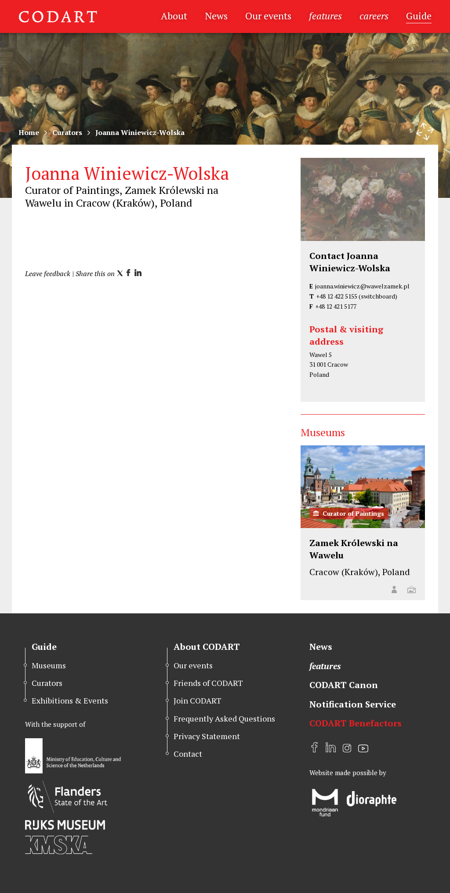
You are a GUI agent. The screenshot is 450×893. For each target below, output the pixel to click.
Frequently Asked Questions (224, 718)
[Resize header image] (425, 131)
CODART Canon (343, 685)
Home (28, 132)
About (174, 15)
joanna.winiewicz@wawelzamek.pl (362, 286)
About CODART (207, 646)
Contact (188, 753)
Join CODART (197, 700)
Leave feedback (47, 273)
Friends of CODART (208, 683)
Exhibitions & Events (70, 700)
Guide (419, 15)
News (216, 15)
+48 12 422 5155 (336, 296)
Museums (49, 665)
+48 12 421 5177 (335, 306)
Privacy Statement (207, 736)
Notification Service (352, 704)
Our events (268, 15)
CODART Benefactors (355, 723)
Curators (67, 132)
